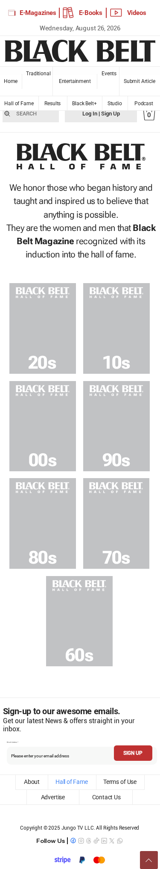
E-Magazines (38, 13)
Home (10, 81)
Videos (136, 13)
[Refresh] (149, 860)
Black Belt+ (84, 103)
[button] (149, 113)
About (32, 781)
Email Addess (12, 742)
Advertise (52, 797)
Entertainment (74, 81)
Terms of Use (120, 781)
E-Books (90, 13)
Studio (114, 103)
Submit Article (139, 81)
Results (52, 103)
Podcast (144, 103)
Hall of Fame (19, 103)
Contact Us (106, 797)
